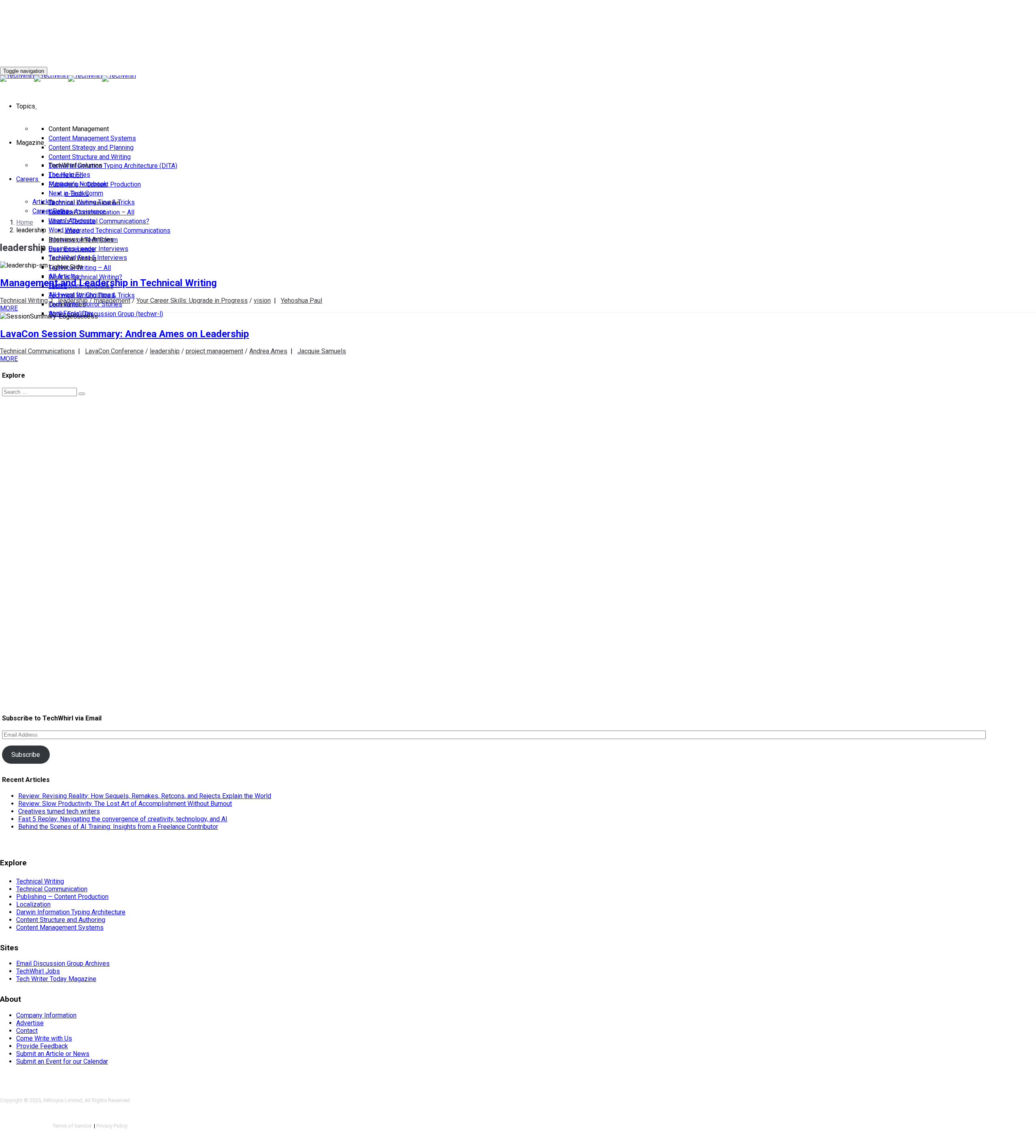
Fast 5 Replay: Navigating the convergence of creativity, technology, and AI (122, 819)
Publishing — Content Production (62, 897)
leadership (73, 300)
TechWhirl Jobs (38, 971)
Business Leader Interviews (88, 249)
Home (24, 222)
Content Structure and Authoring (60, 920)
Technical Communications (37, 351)
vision (262, 300)
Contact (27, 1031)
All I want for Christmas (82, 295)
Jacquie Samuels (321, 351)
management (112, 300)
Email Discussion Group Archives (63, 963)
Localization (33, 904)
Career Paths (50, 211)
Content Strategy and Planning (91, 147)
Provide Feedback (42, 1046)
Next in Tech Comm (76, 193)
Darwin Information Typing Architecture (70, 912)
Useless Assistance (77, 211)
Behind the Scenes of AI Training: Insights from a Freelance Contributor (118, 827)
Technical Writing (24, 300)
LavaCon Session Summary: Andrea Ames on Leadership (124, 334)
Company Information (46, 1015)
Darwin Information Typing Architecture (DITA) (113, 166)
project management (214, 351)
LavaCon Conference (114, 351)
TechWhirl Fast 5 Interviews (88, 257)
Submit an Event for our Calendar (62, 1061)
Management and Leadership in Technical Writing (108, 283)
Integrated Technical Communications (117, 230)
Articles (43, 202)
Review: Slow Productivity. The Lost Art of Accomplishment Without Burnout (125, 803)
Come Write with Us (44, 1038)
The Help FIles (69, 174)
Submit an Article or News (52, 1054)
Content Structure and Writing (90, 157)
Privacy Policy (111, 1126)
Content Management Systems (92, 138)
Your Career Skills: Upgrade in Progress (192, 300)
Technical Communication (51, 889)
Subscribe (25, 754)
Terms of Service (73, 1126)
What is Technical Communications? (99, 221)
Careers (27, 179)
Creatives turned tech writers (59, 811)
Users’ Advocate (72, 221)
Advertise (30, 1023)
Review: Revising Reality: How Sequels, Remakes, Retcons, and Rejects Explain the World (144, 796)
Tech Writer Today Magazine (56, 979)
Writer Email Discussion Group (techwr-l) (106, 314)
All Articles (64, 276)
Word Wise (64, 230)
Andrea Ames (268, 351)
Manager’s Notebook (78, 184)
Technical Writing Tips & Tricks (92, 202)
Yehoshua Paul (301, 300)
